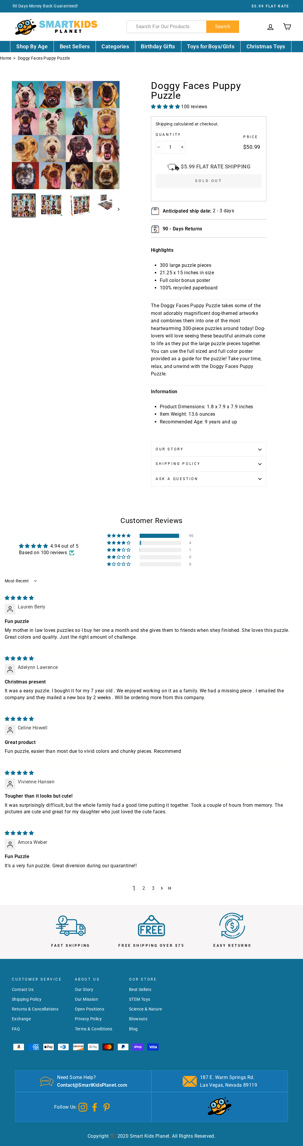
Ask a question (177, 479)
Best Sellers (75, 46)
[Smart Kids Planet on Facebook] (94, 1107)
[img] (19, 598)
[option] (151, 6)
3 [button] (153, 888)
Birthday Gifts (158, 46)
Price (250, 137)
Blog (133, 1029)
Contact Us (22, 989)
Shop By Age (32, 46)
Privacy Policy (88, 1018)
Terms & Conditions (93, 1029)
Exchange (21, 1018)
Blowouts (138, 1018)
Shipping (164, 124)
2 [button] (143, 888)
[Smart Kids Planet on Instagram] (82, 1107)
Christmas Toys (265, 46)
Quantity (168, 135)
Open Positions (89, 1009)
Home (6, 58)
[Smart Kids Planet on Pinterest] (106, 1107)
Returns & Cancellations (35, 1009)
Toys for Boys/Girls (210, 46)
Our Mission (86, 999)
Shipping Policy (178, 464)
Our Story (169, 449)
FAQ (16, 1029)
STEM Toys (139, 999)
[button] (119, 536)
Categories (115, 46)
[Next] (116, 209)
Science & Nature (145, 1009)
